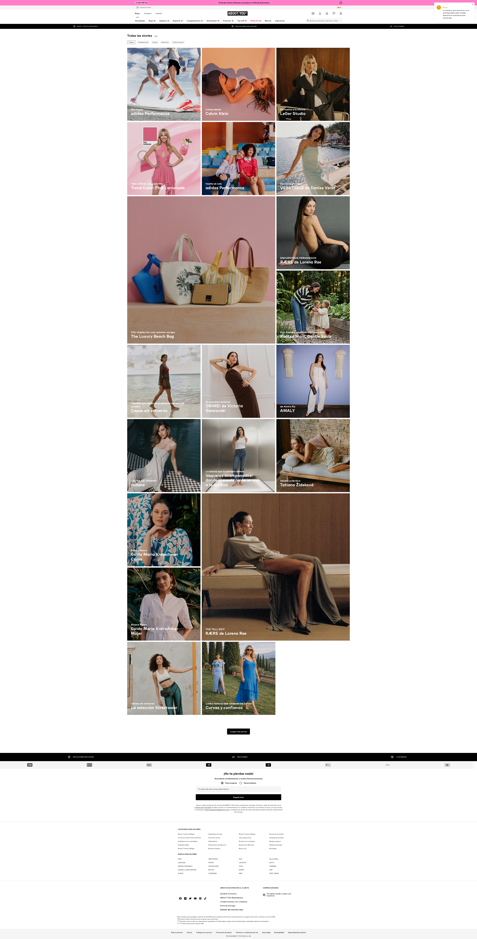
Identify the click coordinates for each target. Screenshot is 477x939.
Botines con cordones (247, 841)
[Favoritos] (333, 13)
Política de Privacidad (203, 807)
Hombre (147, 13)
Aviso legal (266, 932)
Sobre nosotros (177, 932)
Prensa (189, 932)
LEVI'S (271, 862)
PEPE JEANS (274, 873)
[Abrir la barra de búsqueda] (307, 21)
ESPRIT (241, 870)
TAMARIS (272, 866)
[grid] (238, 382)
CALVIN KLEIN (213, 866)
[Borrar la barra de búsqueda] (340, 21)
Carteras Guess (214, 838)
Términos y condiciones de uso (247, 932)
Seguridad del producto (297, 932)
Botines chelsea (214, 848)
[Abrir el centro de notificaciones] (326, 13)
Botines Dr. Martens (246, 845)
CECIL (241, 866)
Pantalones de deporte (217, 845)
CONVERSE (212, 873)
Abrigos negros (275, 841)
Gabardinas (212, 841)
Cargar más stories (238, 732)
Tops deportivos (245, 838)
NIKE (240, 873)
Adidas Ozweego (275, 845)
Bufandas (273, 848)
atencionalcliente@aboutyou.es (217, 810)
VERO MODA (213, 859)
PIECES (211, 862)
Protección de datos (224, 932)
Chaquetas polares (276, 838)
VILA (240, 859)
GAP (271, 870)
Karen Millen (273, 859)
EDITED (211, 870)
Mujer (137, 13)
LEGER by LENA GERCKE (187, 870)
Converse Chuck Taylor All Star (189, 838)
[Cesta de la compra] (340, 13)
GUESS (180, 873)
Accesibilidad (279, 932)
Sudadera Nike (183, 845)
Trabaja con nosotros (204, 932)
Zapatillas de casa (215, 834)
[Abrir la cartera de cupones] (313, 13)
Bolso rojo (242, 848)
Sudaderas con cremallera (188, 841)
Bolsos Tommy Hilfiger (186, 834)
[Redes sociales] (180, 898)
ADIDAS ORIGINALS (185, 866)
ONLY (180, 859)
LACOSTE (242, 862)
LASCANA (181, 862)
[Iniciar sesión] (319, 13)
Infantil (159, 13)
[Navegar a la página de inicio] (191, 889)
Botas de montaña (276, 834)
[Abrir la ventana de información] (340, 2)
